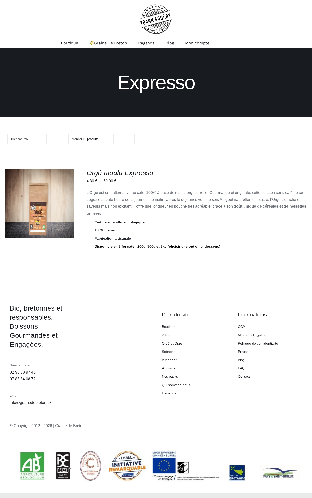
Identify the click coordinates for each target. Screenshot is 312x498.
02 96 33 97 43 (23, 372)
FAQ (241, 368)
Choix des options (36, 201)
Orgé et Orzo (172, 343)
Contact (244, 376)
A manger (169, 360)
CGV (241, 327)
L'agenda (169, 393)
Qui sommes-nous (176, 385)
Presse (243, 352)
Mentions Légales (251, 335)
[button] (238, 43)
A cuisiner (169, 368)
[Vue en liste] (129, 139)
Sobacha (169, 352)
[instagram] (287, 426)
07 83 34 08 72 (23, 379)
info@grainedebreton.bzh (32, 402)
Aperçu (39, 206)
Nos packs (170, 376)
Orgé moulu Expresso (120, 173)
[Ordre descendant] (62, 139)
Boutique (169, 327)
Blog (241, 360)
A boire (167, 335)
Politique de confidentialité (258, 343)
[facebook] (298, 426)
